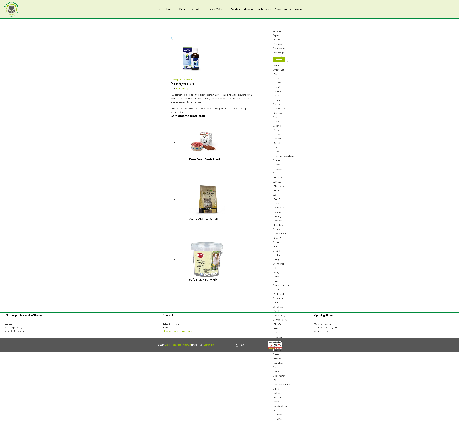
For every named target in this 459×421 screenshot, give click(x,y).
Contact (298, 9)
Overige (287, 9)
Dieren (278, 9)
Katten (182, 9)
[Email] (242, 345)
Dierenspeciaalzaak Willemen (178, 345)
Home (159, 9)
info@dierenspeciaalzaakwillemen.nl (178, 331)
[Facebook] (236, 345)
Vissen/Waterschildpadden (256, 9)
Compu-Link (209, 345)
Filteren (278, 59)
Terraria (234, 9)
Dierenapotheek (178, 80)
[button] (174, 9)
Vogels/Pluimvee (217, 9)
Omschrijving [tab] (182, 88)
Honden (169, 9)
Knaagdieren (197, 9)
